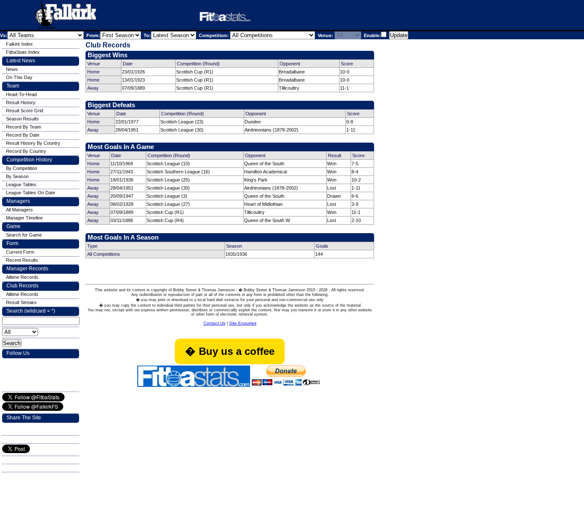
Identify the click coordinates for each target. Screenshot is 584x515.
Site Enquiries (243, 323)
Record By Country (26, 151)
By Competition (21, 168)
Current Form (20, 252)
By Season (17, 176)
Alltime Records (22, 277)
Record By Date (22, 135)
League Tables (21, 184)
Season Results (22, 118)
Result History (20, 102)
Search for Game (24, 234)
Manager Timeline (24, 217)
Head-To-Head (21, 94)
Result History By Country (33, 143)
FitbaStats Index (23, 52)
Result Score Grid (24, 110)
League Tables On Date (30, 192)
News (12, 69)
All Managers (19, 209)
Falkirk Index (19, 44)
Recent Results (22, 260)
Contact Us (214, 323)
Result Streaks (21, 302)
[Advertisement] (365, 16)
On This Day (19, 77)
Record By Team (23, 126)
